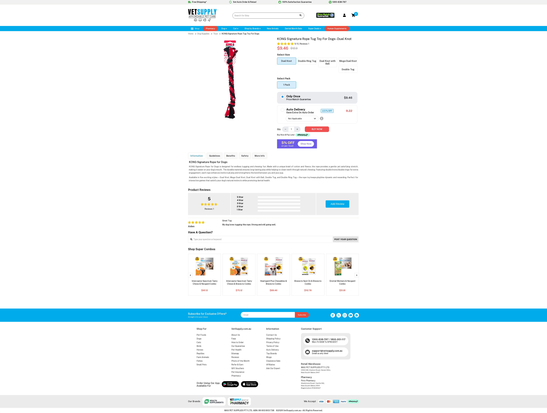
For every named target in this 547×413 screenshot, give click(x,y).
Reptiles (200, 353)
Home (190, 34)
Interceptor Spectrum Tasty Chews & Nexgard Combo (204, 282)
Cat (235, 28)
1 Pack (286, 84)
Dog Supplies (203, 34)
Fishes (200, 361)
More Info (260, 156)
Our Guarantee (238, 346)
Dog (223, 28)
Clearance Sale (273, 361)
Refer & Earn (237, 364)
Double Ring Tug (307, 61)
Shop (196, 28)
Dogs (199, 339)
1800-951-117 (337, 339)
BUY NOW (317, 129)
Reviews (235, 357)
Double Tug (348, 69)
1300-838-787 (339, 2)
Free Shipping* (199, 2)
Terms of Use (272, 346)
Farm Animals (203, 357)
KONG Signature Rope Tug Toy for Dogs (240, 34)
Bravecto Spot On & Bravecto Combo (308, 282)
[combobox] (263, 15)
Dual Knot (286, 61)
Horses (200, 350)
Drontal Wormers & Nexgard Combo (342, 282)
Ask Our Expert (273, 368)
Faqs (233, 339)
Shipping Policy (273, 339)
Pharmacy (210, 28)
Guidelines (214, 156)
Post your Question (345, 239)
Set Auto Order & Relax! (244, 2)
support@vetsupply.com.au (327, 350)
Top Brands (271, 353)
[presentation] (190, 275)
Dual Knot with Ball (327, 62)
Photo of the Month (240, 361)
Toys (215, 34)
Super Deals (314, 28)
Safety (244, 156)
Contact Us (271, 335)
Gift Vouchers (237, 368)
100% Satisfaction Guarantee (297, 2)
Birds (199, 346)
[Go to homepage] (202, 21)
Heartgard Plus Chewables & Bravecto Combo (273, 282)
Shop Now (305, 143)
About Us (235, 335)
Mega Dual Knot (348, 61)
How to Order (237, 342)
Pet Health (236, 350)
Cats (199, 342)
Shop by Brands (252, 28)
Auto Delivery (272, 350)
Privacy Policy (272, 342)
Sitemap (235, 353)
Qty (279, 129)
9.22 (349, 111)
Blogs (269, 357)
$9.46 (348, 97)
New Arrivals (272, 28)
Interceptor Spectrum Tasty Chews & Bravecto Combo (239, 282)
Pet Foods (201, 335)
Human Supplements (336, 28)
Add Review (337, 204)
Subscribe (302, 315)
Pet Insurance (237, 372)
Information (196, 156)
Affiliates (270, 364)
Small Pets (202, 364)
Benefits (230, 156)
